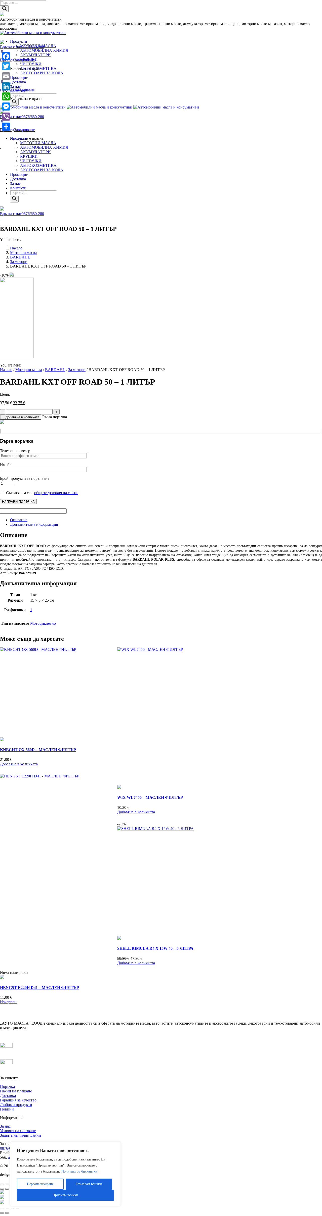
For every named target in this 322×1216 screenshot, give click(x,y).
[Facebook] (6, 56)
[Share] (6, 127)
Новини (7, 1109)
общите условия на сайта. (56, 493)
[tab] (166, 520)
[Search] (4, 8)
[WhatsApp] (6, 96)
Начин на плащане (16, 1091)
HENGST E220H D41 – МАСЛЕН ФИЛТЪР (39, 987)
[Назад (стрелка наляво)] (2, 1189)
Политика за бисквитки (79, 1171)
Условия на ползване (18, 1131)
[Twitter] (6, 66)
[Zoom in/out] (17, 1208)
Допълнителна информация (34, 524)
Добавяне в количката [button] (19, 764)
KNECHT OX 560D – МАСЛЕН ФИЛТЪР (38, 750)
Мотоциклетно (43, 623)
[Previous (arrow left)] (2, 1213)
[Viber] (6, 117)
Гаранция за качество (18, 1100)
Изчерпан (8, 1002)
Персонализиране (40, 1184)
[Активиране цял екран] (7, 1184)
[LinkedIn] (6, 86)
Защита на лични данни (20, 1135)
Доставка (8, 1095)
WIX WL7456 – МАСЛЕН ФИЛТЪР (150, 797)
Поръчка (7, 1086)
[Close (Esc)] (2, 1208)
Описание (18, 520)
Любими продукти (16, 1104)
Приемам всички (65, 1195)
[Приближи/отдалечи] (2, 1184)
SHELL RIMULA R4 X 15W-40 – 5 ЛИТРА (155, 948)
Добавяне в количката (22, 417)
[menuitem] (18, 41)
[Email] (6, 76)
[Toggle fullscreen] (12, 1208)
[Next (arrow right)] (7, 1213)
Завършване (24, 130)
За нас (5, 1126)
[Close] (115, 1146)
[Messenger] (6, 106)
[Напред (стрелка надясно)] (7, 1189)
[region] (65, 1174)
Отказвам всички (89, 1184)
